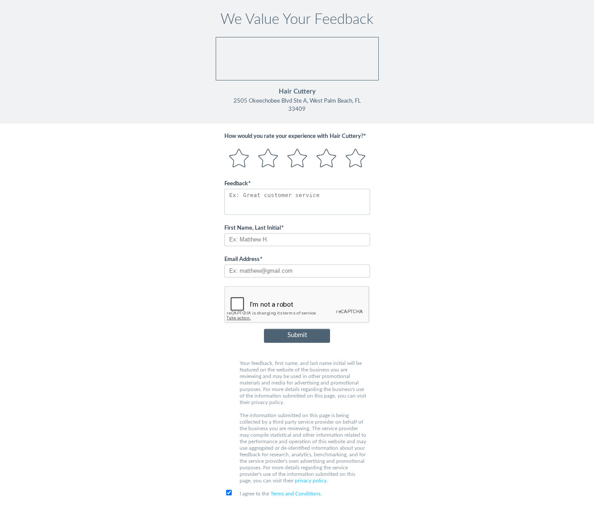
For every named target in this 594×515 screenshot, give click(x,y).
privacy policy (311, 480)
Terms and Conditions (295, 493)
